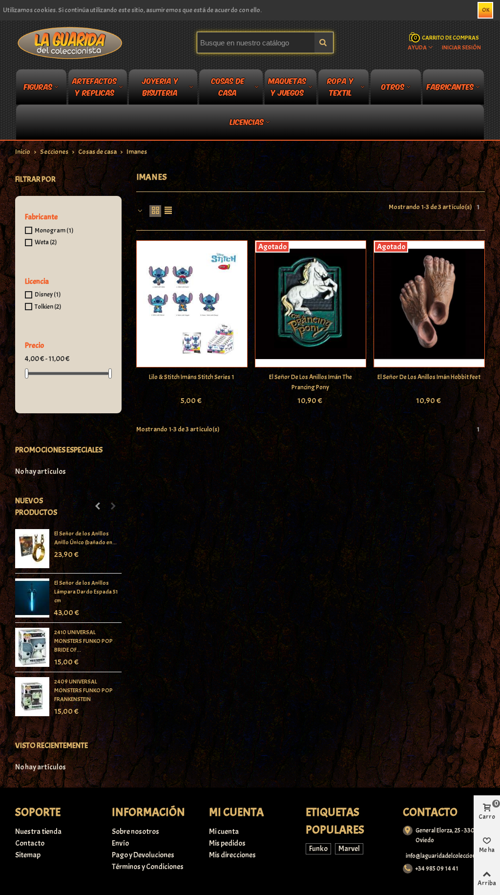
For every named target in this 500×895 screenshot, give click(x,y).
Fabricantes (450, 86)
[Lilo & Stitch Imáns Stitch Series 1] (192, 303)
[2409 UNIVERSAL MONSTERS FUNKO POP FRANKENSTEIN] (32, 696)
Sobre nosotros (135, 831)
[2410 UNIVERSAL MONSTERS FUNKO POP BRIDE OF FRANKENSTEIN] (32, 647)
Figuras (38, 86)
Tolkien (48, 306)
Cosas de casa (228, 88)
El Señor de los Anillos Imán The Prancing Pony (310, 382)
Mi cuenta (224, 831)
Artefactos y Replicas (94, 88)
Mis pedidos (227, 843)
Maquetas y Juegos (287, 88)
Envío (120, 843)
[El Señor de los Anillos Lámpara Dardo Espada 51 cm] (32, 598)
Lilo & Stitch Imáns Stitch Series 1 (191, 377)
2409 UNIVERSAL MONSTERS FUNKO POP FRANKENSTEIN (83, 690)
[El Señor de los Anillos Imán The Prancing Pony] (310, 303)
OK (485, 10)
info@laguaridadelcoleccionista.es (449, 856)
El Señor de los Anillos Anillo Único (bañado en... (85, 538)
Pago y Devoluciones (143, 855)
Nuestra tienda (38, 831)
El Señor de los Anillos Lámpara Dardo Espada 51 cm (86, 591)
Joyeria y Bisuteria (160, 88)
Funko (318, 848)
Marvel (349, 848)
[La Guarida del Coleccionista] (70, 42)
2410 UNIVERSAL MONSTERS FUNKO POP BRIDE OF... (83, 641)
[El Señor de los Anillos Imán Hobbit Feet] (429, 303)
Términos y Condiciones (148, 867)
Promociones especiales (59, 450)
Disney (48, 294)
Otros (392, 86)
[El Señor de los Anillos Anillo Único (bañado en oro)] (32, 548)
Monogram (54, 230)
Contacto (29, 843)
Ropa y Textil (340, 88)
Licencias (247, 121)
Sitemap (28, 855)
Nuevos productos (36, 506)
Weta (46, 242)
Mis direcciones (232, 855)
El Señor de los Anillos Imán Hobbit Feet (428, 377)
